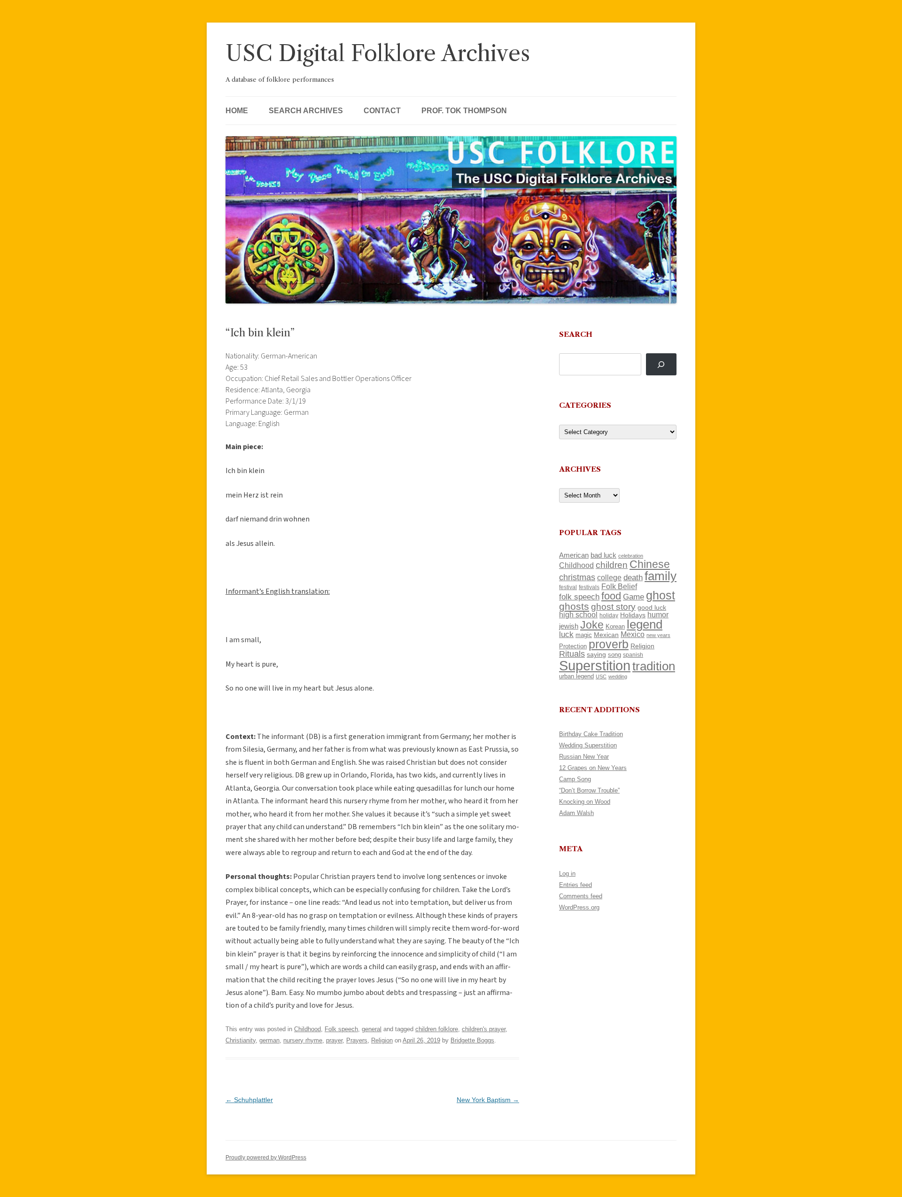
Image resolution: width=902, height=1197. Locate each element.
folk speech (579, 596)
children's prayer (483, 1029)
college (609, 578)
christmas (577, 577)
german (269, 1040)
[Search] (661, 364)
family (660, 576)
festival (568, 587)
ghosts (574, 606)
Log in (567, 873)
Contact (382, 111)
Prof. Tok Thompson (464, 111)
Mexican (606, 634)
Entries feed (575, 884)
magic (583, 634)
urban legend (576, 676)
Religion (382, 1040)
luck (566, 634)
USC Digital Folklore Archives (378, 53)
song (614, 654)
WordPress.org (579, 907)
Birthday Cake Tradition (591, 734)
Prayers (356, 1040)
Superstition (594, 665)
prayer (334, 1040)
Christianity (241, 1040)
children (612, 565)
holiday (608, 615)
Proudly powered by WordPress (266, 1157)
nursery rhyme (302, 1040)
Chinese (650, 564)
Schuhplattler (249, 1100)
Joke (592, 625)
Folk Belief (619, 586)
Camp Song (575, 779)
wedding (617, 676)
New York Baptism (488, 1100)
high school (578, 615)
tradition (653, 666)
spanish (633, 655)
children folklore (436, 1029)
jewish (568, 626)
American (574, 555)
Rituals (572, 654)
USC (601, 676)
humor (658, 615)
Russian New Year (584, 756)
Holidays (632, 615)
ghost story (613, 607)
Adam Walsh (576, 812)
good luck (652, 607)
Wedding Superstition (588, 745)
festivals (589, 587)
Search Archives (306, 111)
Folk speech (341, 1029)
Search (575, 334)
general (371, 1029)
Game (633, 596)
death (633, 577)
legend (644, 624)
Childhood (307, 1029)
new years (658, 635)
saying (596, 654)
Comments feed (580, 896)
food (611, 596)
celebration (630, 556)
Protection (573, 646)
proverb (609, 644)
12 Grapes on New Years (593, 767)
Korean (615, 626)
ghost (660, 595)
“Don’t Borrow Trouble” (589, 790)
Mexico (633, 634)
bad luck (603, 555)
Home (237, 111)
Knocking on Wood (584, 801)
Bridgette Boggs (472, 1040)
